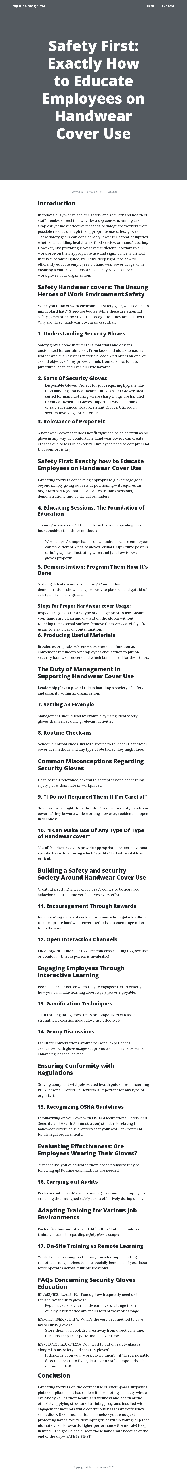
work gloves (48, 275)
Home (151, 5)
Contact (168, 5)
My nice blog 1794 (28, 5)
